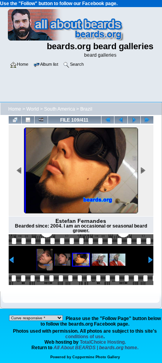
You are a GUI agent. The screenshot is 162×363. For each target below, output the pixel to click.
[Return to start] (107, 119)
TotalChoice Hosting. (103, 342)
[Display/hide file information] (28, 119)
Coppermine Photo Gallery (96, 357)
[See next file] (134, 119)
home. (95, 347)
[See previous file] (120, 119)
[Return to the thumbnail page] (15, 119)
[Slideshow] (41, 119)
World (32, 109)
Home (14, 109)
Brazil (86, 109)
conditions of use (84, 336)
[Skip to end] (147, 119)
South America (59, 109)
